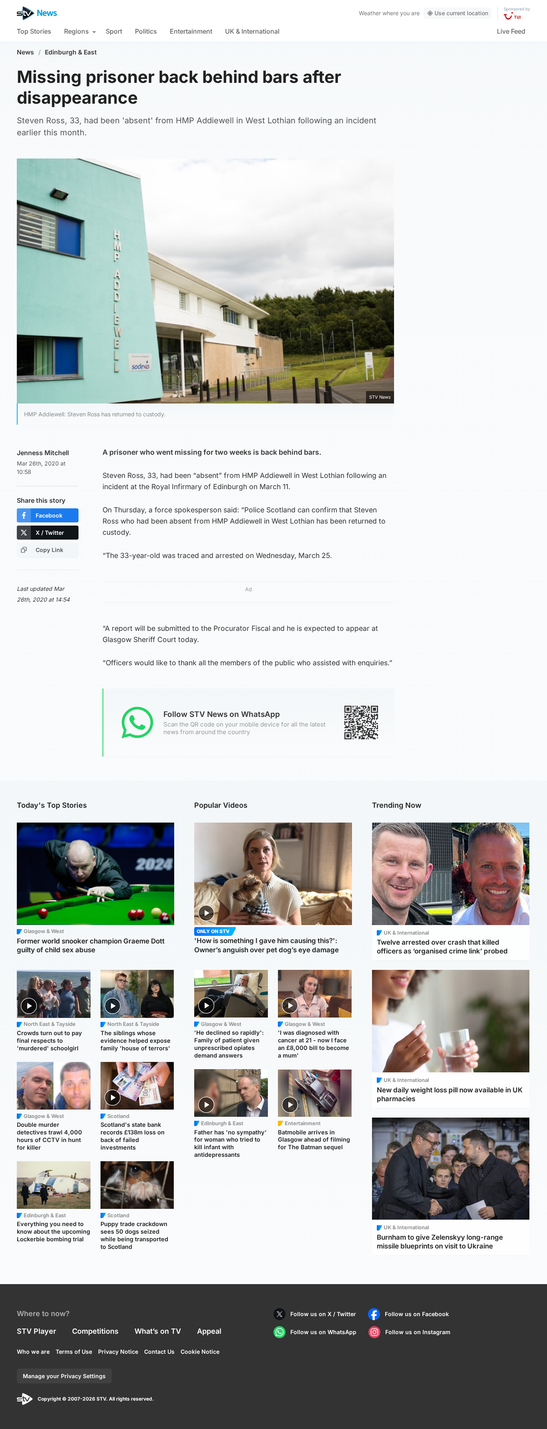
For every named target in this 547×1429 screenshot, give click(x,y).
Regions (76, 31)
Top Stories (34, 31)
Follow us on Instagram (417, 1332)
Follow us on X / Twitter (323, 1314)
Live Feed (511, 31)
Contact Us (159, 1351)
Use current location (461, 13)
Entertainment (191, 31)
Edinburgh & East (71, 52)
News (25, 52)
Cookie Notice (200, 1351)
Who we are (33, 1351)
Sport (114, 31)
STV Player (36, 1331)
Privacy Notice (118, 1351)
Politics (146, 31)
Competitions (95, 1331)
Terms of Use (74, 1351)
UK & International (252, 31)
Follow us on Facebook (417, 1314)
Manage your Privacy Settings (64, 1376)
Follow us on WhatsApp (323, 1332)
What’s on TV (158, 1331)
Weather (370, 13)
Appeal (209, 1331)
